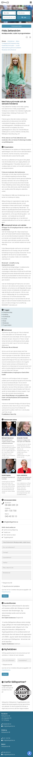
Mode (4, 321)
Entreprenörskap (7, 312)
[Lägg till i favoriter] (30, 37)
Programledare (7, 325)
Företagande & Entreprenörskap (10, 43)
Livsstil (17, 45)
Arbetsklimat (10, 41)
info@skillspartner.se (11, 522)
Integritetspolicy (6, 592)
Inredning (5, 314)
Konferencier (6, 316)
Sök (25, 17)
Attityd (17, 41)
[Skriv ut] (27, 37)
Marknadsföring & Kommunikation (11, 47)
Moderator (6, 323)
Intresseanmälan (16, 26)
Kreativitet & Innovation (8, 45)
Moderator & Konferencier (9, 50)
